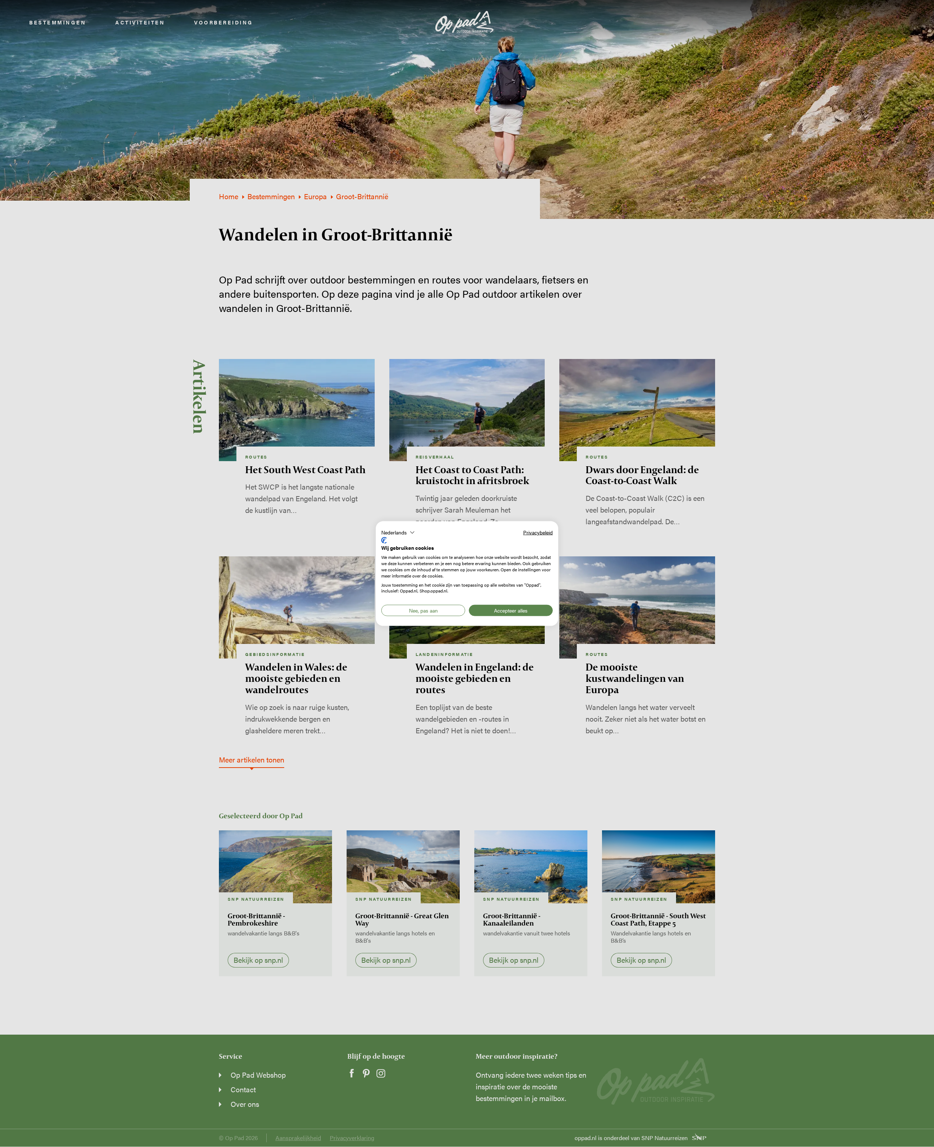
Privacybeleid (538, 532)
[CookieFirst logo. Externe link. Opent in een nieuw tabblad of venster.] (384, 540)
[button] (398, 532)
